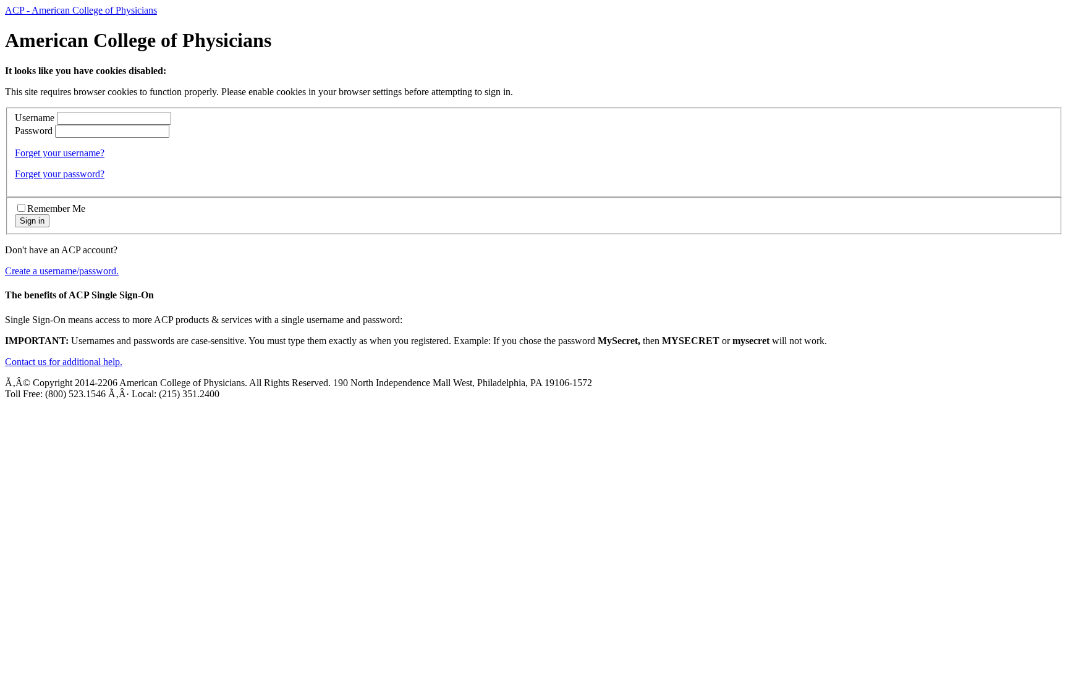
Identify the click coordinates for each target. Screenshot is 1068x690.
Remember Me (56, 208)
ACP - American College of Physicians (81, 10)
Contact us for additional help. (63, 361)
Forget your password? (59, 174)
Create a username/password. (62, 271)
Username (34, 117)
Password (34, 130)
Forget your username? (59, 153)
